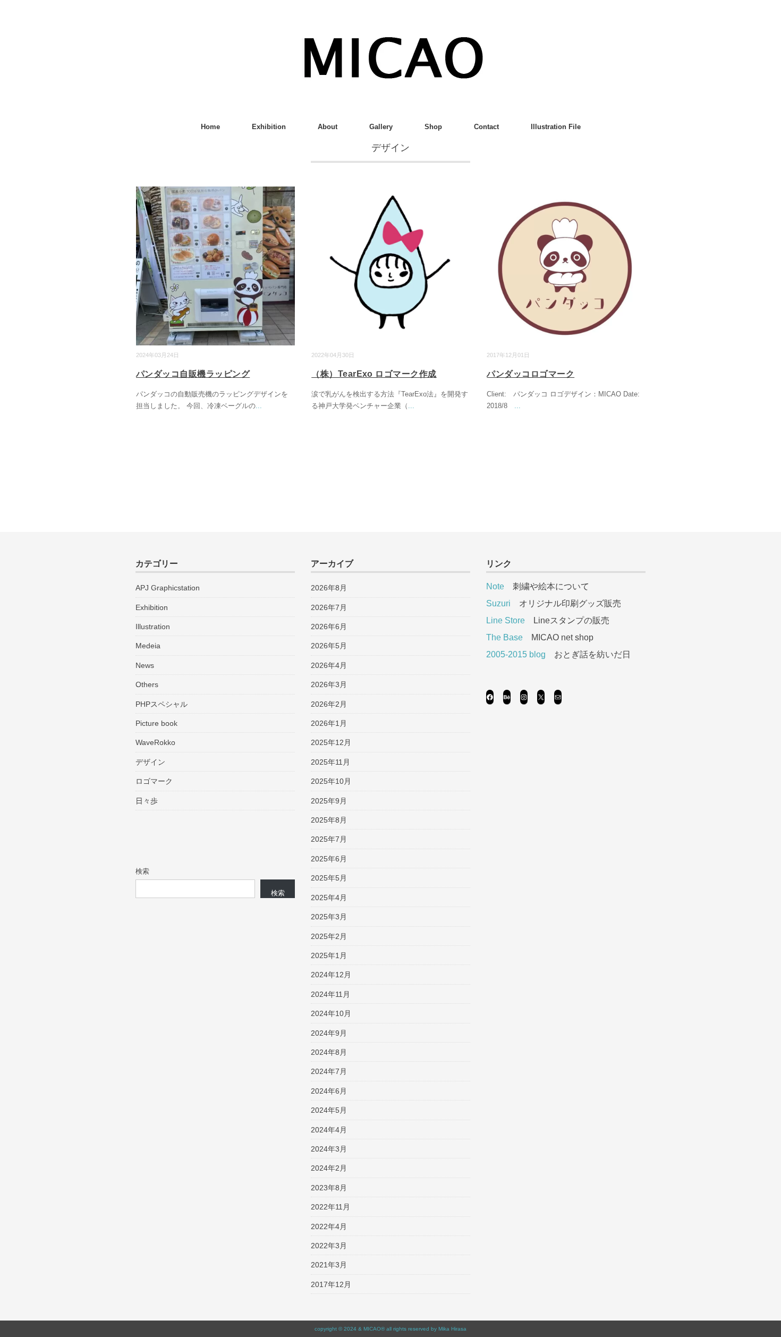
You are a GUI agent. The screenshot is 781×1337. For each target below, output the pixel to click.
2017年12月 (331, 1284)
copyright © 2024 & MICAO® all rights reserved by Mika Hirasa (390, 1329)
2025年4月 (329, 897)
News (144, 665)
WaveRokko (155, 742)
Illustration (152, 626)
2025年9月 (329, 801)
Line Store (505, 620)
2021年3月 (329, 1264)
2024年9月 (329, 1033)
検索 (142, 871)
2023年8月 (329, 1187)
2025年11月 (330, 762)
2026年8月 (329, 587)
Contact (486, 127)
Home (210, 127)
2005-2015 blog (516, 654)
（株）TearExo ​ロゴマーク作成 (374, 373)
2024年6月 (329, 1091)
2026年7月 (329, 607)
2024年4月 (329, 1130)
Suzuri (498, 603)
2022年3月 (329, 1245)
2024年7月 (329, 1071)
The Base (504, 637)
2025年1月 (329, 955)
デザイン (150, 762)
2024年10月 (331, 1013)
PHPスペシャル (161, 704)
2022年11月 (330, 1207)
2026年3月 (329, 684)
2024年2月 (329, 1168)
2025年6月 (329, 858)
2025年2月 (329, 936)
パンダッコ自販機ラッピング (193, 373)
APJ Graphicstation (167, 587)
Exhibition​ (269, 127)
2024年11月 (330, 994)
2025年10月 (331, 781)
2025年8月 (329, 820)
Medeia (147, 645)
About (327, 127)
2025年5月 (329, 878)
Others (146, 684)
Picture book (156, 723)
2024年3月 (329, 1149)
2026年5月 (329, 645)
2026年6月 (329, 626)
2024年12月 (331, 974)
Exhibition (151, 607)
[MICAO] (391, 39)
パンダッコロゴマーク (530, 373)
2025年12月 (331, 742)
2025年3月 (329, 916)
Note (495, 586)
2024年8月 (329, 1052)
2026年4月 (329, 665)
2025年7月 (329, 839)
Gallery (381, 127)
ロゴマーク (154, 781)
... (259, 406)
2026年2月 (329, 704)
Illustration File (556, 127)
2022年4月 (329, 1226)
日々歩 (146, 801)
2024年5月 (329, 1110)
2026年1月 (329, 723)
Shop (433, 127)
